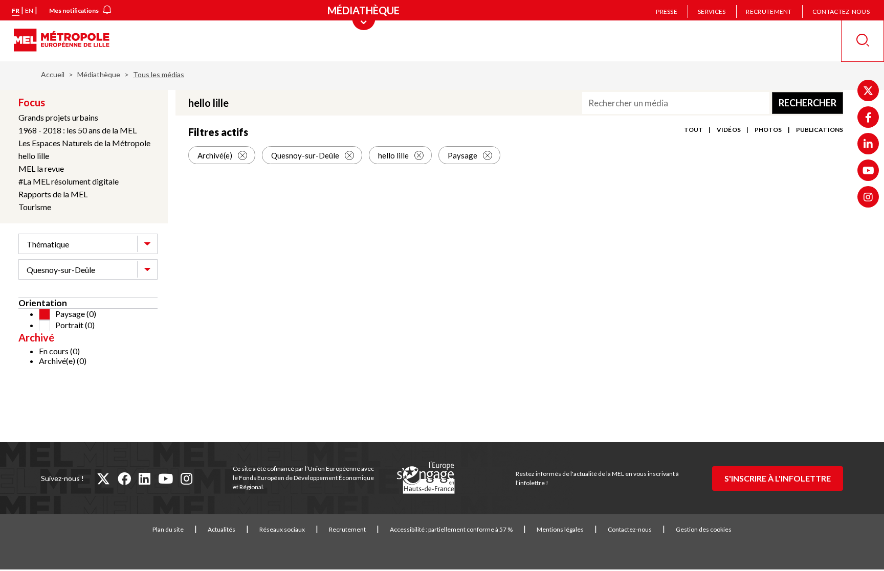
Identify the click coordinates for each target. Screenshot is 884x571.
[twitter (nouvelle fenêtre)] (103, 478)
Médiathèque (98, 74)
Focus (31, 102)
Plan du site (168, 529)
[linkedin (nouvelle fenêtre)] (144, 478)
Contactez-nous (841, 11)
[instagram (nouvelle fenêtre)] (186, 478)
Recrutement (768, 11)
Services (711, 11)
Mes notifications (74, 10)
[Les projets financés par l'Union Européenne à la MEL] (425, 478)
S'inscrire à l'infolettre (777, 478)
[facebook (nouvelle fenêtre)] (124, 478)
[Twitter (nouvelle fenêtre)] (868, 90)
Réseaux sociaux (282, 529)
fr (15, 10)
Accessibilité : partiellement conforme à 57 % (451, 529)
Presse (666, 11)
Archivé (36, 337)
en (29, 10)
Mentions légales (560, 529)
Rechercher (807, 102)
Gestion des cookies (704, 529)
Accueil (52, 74)
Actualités (221, 529)
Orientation (42, 303)
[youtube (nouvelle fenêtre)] (165, 478)
